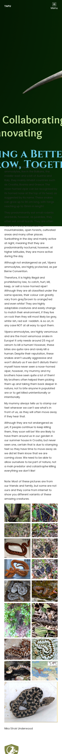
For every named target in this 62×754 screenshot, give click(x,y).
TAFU (7, 6)
